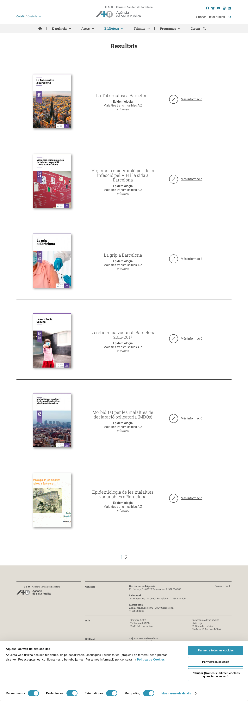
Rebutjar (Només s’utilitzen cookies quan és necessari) (216, 674)
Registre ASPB (138, 619)
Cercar (196, 28)
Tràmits (139, 28)
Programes (168, 28)
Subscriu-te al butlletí (211, 17)
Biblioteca (111, 28)
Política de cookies (202, 626)
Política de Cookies (151, 659)
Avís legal (197, 623)
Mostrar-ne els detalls (176, 693)
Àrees (85, 28)
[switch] (72, 693)
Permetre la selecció (215, 661)
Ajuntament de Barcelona (144, 638)
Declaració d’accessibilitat (206, 629)
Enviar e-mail (222, 586)
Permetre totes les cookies (216, 650)
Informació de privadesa (205, 619)
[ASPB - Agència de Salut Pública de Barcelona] (38, 591)
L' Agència (59, 28)
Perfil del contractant (141, 626)
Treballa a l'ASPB (140, 623)
